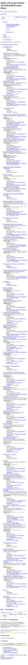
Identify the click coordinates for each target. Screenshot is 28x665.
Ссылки (5, 21)
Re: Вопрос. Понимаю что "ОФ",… (14, 602)
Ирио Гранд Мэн (21, 244)
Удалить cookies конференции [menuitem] (10, 650)
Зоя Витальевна (15, 207)
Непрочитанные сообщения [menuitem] (13, 24)
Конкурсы (5, 460)
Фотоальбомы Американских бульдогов (13, 237)
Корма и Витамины (8, 287)
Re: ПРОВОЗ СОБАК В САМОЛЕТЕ (15, 518)
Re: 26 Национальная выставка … (13, 161)
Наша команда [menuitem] (9, 32)
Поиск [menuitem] (7, 29)
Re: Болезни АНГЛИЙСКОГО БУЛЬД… (14, 212)
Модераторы (13, 178)
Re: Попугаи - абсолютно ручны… (15, 258)
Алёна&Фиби (6, 531)
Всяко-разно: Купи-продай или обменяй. (13, 576)
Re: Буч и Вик (20, 448)
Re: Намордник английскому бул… (15, 418)
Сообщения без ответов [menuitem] (12, 25)
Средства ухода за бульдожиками (11, 312)
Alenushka (19, 228)
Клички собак (6, 386)
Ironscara (8, 348)
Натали (16, 58)
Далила (16, 98)
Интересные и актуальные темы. (11, 366)
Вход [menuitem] (4, 35)
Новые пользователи (14, 632)
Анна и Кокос (21, 98)
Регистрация (9, 609)
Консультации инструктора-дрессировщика (14, 263)
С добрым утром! (21, 500)
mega (18, 240)
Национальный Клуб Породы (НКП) (12, 151)
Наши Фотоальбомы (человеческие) (12, 474)
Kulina (7, 234)
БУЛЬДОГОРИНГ (7, 423)
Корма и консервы (7, 174)
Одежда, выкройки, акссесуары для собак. (13, 372)
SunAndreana (9, 519)
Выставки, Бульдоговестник (10, 396)
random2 (8, 382)
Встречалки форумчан (8, 95)
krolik (7, 296)
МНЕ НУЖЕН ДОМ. (8, 81)
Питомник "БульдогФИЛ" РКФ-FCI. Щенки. (14, 114)
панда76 (8, 537)
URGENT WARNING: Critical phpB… (14, 571)
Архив (5, 590)
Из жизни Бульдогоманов (9, 454)
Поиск (17, 17)
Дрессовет (17, 272)
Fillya (12, 58)
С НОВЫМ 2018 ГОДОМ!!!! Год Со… (15, 102)
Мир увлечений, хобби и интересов (12, 523)
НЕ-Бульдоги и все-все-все (10, 248)
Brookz (8, 277)
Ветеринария (6, 281)
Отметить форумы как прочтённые (9, 44)
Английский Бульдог (8, 108)
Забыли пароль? (13, 614)
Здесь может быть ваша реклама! (11, 187)
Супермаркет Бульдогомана (10, 542)
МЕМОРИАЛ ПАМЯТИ (9, 437)
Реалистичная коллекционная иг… (15, 536)
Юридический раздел (8, 410)
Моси (12, 98)
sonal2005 (24, 645)
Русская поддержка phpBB (7, 657)
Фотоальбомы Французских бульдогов (12, 224)
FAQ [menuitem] (4, 34)
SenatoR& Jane (17, 85)
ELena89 (8, 321)
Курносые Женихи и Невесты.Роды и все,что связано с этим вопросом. (14, 337)
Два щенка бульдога (22, 276)
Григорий (8, 91)
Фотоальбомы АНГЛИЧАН (10, 127)
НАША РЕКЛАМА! (8, 549)
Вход (2, 609)
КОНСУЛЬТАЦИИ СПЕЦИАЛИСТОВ (13, 201)
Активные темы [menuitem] (10, 26)
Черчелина (13, 228)
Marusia (8, 449)
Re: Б (18, 392)
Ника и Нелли (17, 130)
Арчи (7, 246)
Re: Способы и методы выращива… (15, 346)
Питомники (12, 157)
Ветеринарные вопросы (9, 325)
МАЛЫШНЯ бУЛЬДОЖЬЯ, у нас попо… (15, 123)
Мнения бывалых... (8, 299)
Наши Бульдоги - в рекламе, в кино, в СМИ (14, 139)
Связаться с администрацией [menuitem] (10, 652)
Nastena (8, 485)
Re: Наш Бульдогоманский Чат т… (13, 147)
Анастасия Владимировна (17, 206)
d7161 (7, 586)
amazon (8, 260)
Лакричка (8, 361)
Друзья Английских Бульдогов (11, 217)
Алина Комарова (10, 419)
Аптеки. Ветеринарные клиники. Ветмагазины (15, 352)
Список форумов (7, 647)
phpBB (11, 655)
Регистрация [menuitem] (6, 37)
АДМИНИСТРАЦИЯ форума (10, 67)
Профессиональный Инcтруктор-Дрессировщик (15, 270)
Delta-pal (8, 407)
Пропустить (3, 14)
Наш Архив (6, 596)
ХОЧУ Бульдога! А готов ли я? (11, 53)
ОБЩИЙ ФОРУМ (7, 46)
